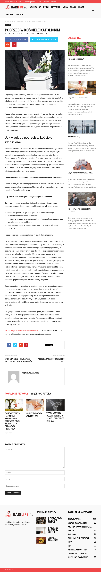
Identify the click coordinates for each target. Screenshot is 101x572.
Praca (73, 7)
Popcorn (72, 534)
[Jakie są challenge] (41, 540)
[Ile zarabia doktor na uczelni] (41, 530)
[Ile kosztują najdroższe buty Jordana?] (82, 199)
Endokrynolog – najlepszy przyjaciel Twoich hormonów (18, 360)
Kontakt (53, 2)
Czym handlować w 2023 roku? (80, 172)
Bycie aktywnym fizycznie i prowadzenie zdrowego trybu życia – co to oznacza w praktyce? (12, 421)
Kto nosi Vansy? (74, 136)
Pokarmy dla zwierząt (78, 538)
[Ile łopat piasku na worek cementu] (41, 520)
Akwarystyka (74, 519)
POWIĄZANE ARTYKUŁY (16, 393)
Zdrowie (19, 14)
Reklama (46, 2)
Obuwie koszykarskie (77, 523)
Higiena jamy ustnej (77, 550)
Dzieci (46, 7)
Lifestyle (55, 7)
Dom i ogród (35, 7)
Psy (69, 546)
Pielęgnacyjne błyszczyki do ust (51, 360)
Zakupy (9, 14)
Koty (70, 542)
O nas (39, 2)
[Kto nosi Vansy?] (82, 127)
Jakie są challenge (53, 539)
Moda (65, 7)
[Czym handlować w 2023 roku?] (82, 163)
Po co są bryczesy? (76, 59)
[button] (93, 11)
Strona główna (30, 2)
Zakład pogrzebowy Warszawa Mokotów (21, 331)
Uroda (81, 7)
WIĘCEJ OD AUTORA (41, 393)
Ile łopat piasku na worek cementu (55, 520)
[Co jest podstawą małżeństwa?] (35, 405)
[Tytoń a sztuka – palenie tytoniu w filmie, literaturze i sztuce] (55, 405)
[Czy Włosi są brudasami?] (82, 88)
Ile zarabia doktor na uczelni (53, 530)
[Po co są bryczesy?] (82, 49)
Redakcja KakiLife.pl (16, 34)
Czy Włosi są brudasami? (78, 97)
